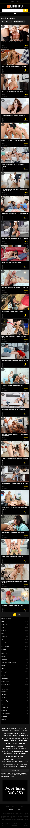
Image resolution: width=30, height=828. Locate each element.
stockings (22, 766)
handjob (18, 759)
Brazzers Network (15, 684)
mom (9, 761)
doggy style (10, 746)
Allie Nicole (15, 697)
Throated (15, 659)
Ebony (15, 633)
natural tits (22, 741)
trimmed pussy (8, 759)
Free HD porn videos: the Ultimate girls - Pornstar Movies (14, 824)
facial (6, 766)
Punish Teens (15, 681)
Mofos (15, 675)
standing (5, 730)
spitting (4, 738)
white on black (7, 764)
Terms (19, 809)
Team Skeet (15, 678)
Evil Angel (15, 672)
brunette (22, 754)
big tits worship (7, 748)
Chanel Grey (15, 707)
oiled (26, 751)
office (16, 764)
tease (16, 748)
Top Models (6, 689)
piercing (22, 743)
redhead (15, 761)
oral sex (25, 738)
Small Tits (15, 624)
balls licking (8, 733)
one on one (8, 754)
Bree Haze (15, 716)
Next (19, 614)
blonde (20, 756)
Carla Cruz (15, 719)
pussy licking (23, 728)
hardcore (20, 746)
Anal (15, 627)
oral (3, 751)
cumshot (14, 728)
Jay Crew (15, 694)
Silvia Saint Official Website (15, 662)
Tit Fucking (15, 636)
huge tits (24, 731)
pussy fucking (11, 756)
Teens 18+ (15, 643)
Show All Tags (15, 770)
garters (7, 743)
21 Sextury (15, 669)
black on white (23, 735)
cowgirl (14, 743)
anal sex (22, 733)
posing (4, 761)
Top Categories (7, 618)
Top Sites (5, 654)
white (16, 733)
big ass (14, 735)
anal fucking (6, 735)
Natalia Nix (15, 691)
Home (7, 807)
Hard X (15, 665)
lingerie (11, 738)
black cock (22, 748)
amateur (13, 741)
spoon (15, 753)
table (24, 759)
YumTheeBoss (15, 713)
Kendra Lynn (15, 704)
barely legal (23, 764)
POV (15, 621)
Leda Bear (15, 710)
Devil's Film (15, 656)
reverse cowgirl (17, 751)
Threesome (15, 640)
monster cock (23, 761)
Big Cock (15, 630)
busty (17, 738)
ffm (11, 731)
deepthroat (13, 766)
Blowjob (15, 649)
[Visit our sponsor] (15, 790)
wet (8, 751)
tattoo (5, 741)
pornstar (16, 730)
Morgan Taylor (15, 701)
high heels (6, 728)
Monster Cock (15, 646)
